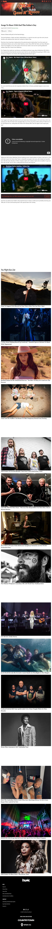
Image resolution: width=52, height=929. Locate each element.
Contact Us (4, 906)
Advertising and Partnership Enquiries (9, 901)
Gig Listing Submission (6, 903)
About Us (4, 886)
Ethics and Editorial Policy (7, 893)
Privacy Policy (5, 889)
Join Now (47, 196)
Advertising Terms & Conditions (8, 895)
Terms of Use (5, 891)
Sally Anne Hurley (15, 28)
